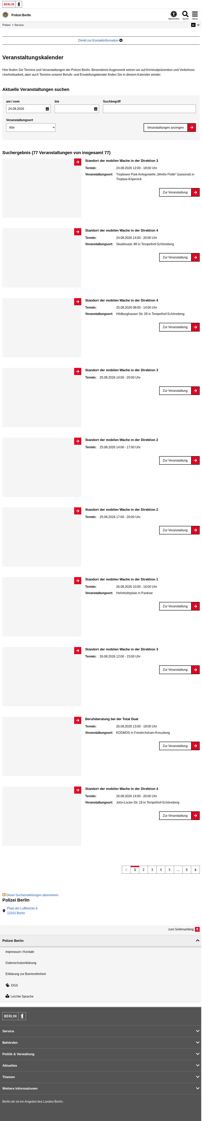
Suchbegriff (112, 101)
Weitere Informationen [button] (19, 1088)
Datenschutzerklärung (21, 963)
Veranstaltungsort (19, 120)
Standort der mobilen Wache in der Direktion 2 (121, 440)
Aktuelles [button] (9, 1065)
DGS (14, 985)
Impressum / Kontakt (20, 951)
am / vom (13, 101)
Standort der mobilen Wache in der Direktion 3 (121, 161)
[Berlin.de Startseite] (12, 4)
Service (19, 24)
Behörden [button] (10, 1043)
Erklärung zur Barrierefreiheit (26, 974)
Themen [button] (8, 1077)
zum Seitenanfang (181, 929)
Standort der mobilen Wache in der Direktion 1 (121, 579)
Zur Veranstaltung (175, 192)
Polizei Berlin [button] (12, 941)
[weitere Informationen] (5, 14)
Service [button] (8, 1031)
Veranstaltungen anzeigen (165, 127)
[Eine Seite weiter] (195, 869)
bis (57, 101)
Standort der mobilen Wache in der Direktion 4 (121, 230)
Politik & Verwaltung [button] (18, 1054)
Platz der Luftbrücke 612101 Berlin (22, 911)
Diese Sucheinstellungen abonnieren (32, 895)
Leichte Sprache (22, 996)
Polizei (6, 24)
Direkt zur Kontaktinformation (98, 40)
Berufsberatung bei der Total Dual (111, 719)
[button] (195, 25)
